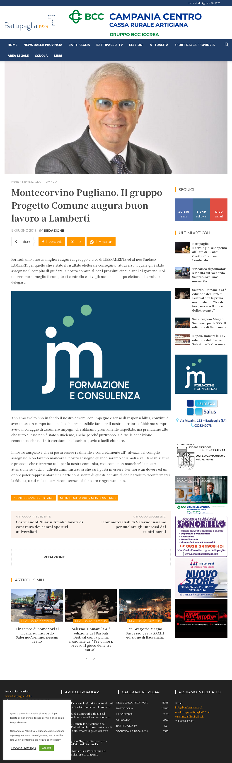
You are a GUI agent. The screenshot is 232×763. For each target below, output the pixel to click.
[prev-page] (86, 659)
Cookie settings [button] (23, 748)
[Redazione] (27, 557)
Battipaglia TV (109, 45)
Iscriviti (219, 200)
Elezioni (136, 45)
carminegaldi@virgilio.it (189, 716)
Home (12, 45)
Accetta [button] (46, 747)
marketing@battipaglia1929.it (192, 712)
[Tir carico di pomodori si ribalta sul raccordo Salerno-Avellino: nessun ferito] (37, 605)
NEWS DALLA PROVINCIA (39, 181)
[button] (226, 45)
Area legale (18, 55)
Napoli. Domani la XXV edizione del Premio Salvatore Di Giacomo (209, 340)
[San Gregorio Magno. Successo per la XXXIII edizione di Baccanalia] (145, 605)
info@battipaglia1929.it (189, 707)
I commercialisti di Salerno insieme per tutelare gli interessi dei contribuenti (133, 527)
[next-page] (94, 659)
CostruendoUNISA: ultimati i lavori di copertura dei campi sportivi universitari (49, 527)
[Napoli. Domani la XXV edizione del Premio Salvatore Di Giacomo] (182, 340)
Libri (58, 55)
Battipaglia (79, 45)
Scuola (41, 55)
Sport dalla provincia (195, 45)
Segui (201, 200)
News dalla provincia (43, 45)
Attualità (159, 45)
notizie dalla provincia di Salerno (88, 498)
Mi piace (184, 200)
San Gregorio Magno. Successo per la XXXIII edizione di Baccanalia (145, 633)
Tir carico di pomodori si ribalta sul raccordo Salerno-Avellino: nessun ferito (37, 635)
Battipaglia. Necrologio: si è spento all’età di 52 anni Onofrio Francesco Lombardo (209, 251)
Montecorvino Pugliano (34, 498)
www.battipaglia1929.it (18, 696)
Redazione (54, 230)
